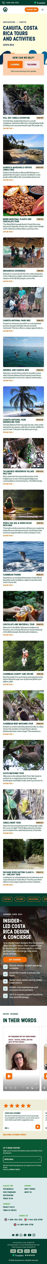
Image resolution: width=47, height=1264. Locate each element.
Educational (34, 899)
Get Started (15, 959)
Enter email (9, 1159)
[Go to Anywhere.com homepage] (5, 9)
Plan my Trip (32, 9)
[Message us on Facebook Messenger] (25, 1235)
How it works (29, 1189)
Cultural (7, 899)
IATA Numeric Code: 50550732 (23, 1243)
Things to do (8, 1198)
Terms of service (10, 1210)
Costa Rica (8, 44)
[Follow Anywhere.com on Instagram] (33, 1235)
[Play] (9, 1076)
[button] (6, 1088)
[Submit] (39, 1159)
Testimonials (8, 1189)
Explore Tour (7, 128)
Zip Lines (19, 899)
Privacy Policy (15, 1170)
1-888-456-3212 (12, 3)
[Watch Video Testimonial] (37, 1127)
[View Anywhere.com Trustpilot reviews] (39, 2)
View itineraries (9, 1192)
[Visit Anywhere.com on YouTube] (29, 1235)
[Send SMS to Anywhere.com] (17, 1235)
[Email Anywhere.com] (13, 1235)
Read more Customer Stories (14, 1135)
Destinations (8, 1195)
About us (28, 1192)
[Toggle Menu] (42, 9)
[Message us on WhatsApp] (21, 1235)
